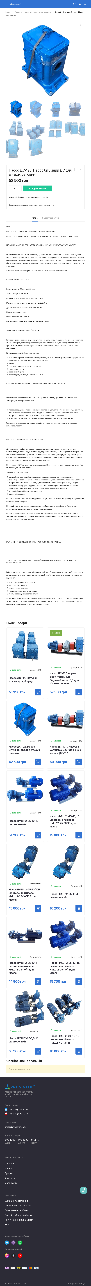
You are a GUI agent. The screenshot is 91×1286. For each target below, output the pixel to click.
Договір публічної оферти (18, 1215)
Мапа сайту (11, 1183)
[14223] (38, 1051)
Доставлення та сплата (18, 1205)
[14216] (78, 908)
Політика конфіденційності (19, 1220)
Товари (17, 12)
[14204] (78, 692)
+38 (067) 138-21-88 (18, 1110)
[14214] (38, 981)
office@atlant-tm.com (15, 1127)
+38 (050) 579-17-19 (18, 1114)
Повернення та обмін (16, 1210)
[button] (81, 25)
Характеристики (50, 218)
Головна (8, 12)
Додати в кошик (38, 188)
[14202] (78, 762)
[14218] (78, 1051)
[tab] (35, 218)
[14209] (38, 835)
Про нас (9, 1173)
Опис (35, 218)
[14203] (38, 762)
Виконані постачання (16, 1201)
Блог (7, 1224)
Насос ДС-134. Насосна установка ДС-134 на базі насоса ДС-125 (76, 169)
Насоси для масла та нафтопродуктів (37, 12)
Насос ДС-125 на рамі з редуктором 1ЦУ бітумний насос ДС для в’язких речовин (80, 169)
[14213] (38, 908)
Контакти (10, 1178)
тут (51, 205)
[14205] (38, 692)
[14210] (78, 835)
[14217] (78, 981)
